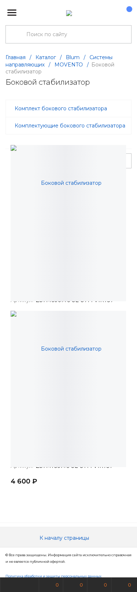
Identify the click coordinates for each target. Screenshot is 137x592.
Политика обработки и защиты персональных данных (53, 576)
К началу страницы (65, 538)
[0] (126, 13)
